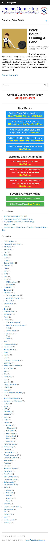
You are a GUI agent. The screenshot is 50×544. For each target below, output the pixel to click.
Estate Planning (11, 331)
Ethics (6, 306)
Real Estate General (10, 458)
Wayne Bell (9, 441)
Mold (5, 395)
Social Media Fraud (10, 479)
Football (8, 495)
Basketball (9, 493)
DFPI (5, 276)
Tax (5, 512)
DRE (5, 279)
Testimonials (8, 514)
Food (5, 341)
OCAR (6, 420)
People (6, 422)
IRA (7, 336)
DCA (5, 274)
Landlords (7, 376)
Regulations (8, 460)
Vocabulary (7, 522)
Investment (9, 333)
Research (7, 466)
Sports (6, 487)
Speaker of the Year (10, 485)
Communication (9, 263)
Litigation (7, 387)
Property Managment (11, 455)
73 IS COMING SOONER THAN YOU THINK (18, 219)
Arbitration (7, 249)
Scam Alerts (8, 474)
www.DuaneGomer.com (35, 540)
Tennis (8, 501)
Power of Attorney (9, 452)
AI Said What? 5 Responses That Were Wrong (19, 222)
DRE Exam (9, 285)
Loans (6, 390)
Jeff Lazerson (10, 428)
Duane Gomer (35, 47)
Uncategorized (9, 520)
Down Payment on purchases (15, 325)
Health (6, 352)
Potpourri (7, 450)
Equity (8, 328)
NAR (5, 409)
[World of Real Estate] (25, 14)
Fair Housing (8, 314)
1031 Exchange (9, 241)
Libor (5, 379)
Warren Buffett (10, 439)
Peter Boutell (41, 49)
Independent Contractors (12, 366)
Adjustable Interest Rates (12, 244)
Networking (7, 412)
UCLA (6, 517)
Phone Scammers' (10, 444)
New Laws (7, 414)
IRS (5, 371)
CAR (5, 257)
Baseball (9, 490)
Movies (6, 403)
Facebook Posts (9, 312)
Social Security (9, 482)
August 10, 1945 (9, 224)
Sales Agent (8, 471)
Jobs (5, 374)
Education (7, 293)
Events (6, 309)
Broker (6, 255)
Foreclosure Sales (10, 344)
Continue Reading (8, 75)
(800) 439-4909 (25, 98)
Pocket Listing (8, 447)
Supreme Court (9, 509)
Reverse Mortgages (10, 468)
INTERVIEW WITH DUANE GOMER (15, 216)
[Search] (45, 84)
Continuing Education (13, 295)
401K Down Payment (13, 322)
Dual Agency (8, 287)
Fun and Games (9, 349)
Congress (7, 266)
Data (5, 268)
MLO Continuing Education (13, 393)
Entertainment (8, 304)
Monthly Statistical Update (12, 398)
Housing (6, 355)
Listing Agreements (10, 385)
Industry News (8, 368)
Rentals (6, 463)
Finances (7, 320)
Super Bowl (9, 498)
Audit (5, 252)
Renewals (9, 301)
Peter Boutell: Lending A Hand (37, 35)
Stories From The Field (11, 506)
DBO (5, 271)
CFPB (6, 260)
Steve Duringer (11, 433)
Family (6, 317)
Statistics (7, 504)
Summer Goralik (11, 436)
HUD (5, 358)
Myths (6, 406)
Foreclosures (8, 347)
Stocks (8, 339)
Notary (6, 417)
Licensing (7, 382)
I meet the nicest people (12, 360)
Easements (7, 290)
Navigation (11, 2)
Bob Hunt (9, 425)
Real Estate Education (13, 298)
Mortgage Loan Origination (13, 401)
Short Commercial (10, 477)
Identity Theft (8, 363)
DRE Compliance (11, 282)
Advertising (7, 247)
